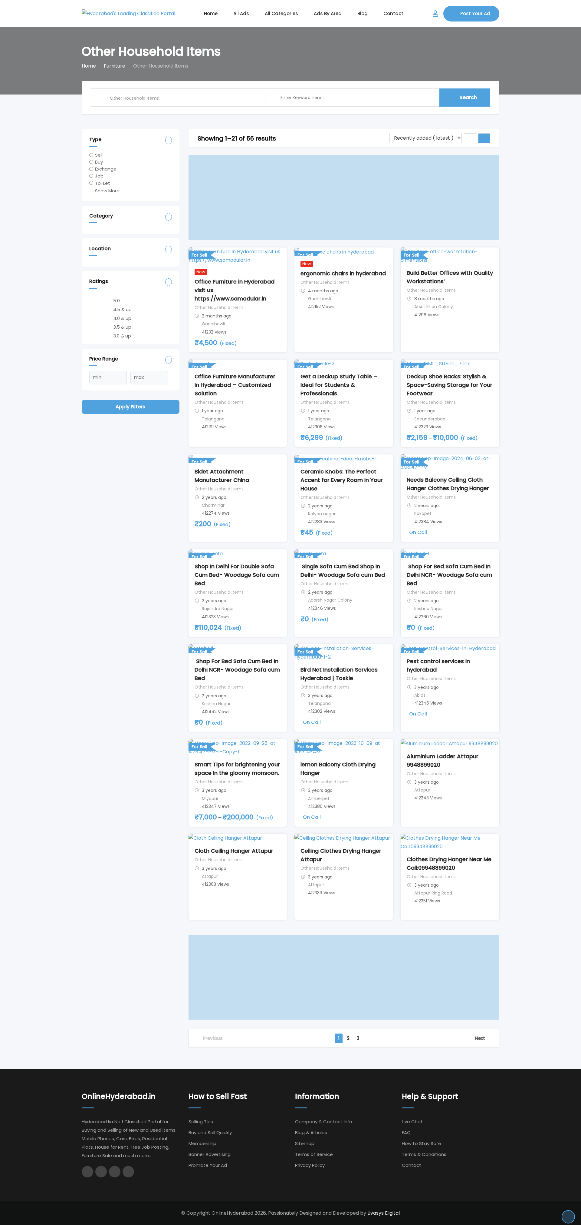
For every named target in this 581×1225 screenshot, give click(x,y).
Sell (99, 155)
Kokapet (423, 513)
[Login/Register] (435, 14)
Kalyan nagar (322, 514)
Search (468, 97)
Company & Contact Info (323, 1121)
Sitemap (304, 1143)
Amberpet (319, 798)
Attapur (422, 790)
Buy (99, 162)
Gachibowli (213, 324)
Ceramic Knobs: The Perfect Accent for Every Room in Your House (341, 480)
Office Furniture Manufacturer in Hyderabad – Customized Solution (235, 385)
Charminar (213, 505)
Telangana (213, 419)
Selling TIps (201, 1121)
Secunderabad (429, 419)
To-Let (102, 183)
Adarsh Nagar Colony (330, 600)
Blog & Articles (311, 1132)
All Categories (281, 13)
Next (480, 1038)
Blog (362, 13)
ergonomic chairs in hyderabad (343, 273)
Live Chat (412, 1121)
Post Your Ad (475, 13)
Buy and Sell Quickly (210, 1132)
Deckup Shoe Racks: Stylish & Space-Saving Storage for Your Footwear (449, 385)
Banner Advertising (210, 1154)
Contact (393, 13)
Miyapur (210, 798)
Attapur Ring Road (433, 893)
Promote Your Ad (208, 1165)
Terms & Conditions (424, 1154)
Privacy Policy (310, 1165)
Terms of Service (314, 1154)
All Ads (241, 13)
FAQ (406, 1132)
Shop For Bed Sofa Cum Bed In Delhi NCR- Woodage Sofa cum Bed (449, 575)
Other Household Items (219, 307)
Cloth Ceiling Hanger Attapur (234, 851)
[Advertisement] (344, 197)
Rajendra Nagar (218, 609)
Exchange (106, 169)
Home (211, 13)
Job (99, 176)
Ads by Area (328, 13)
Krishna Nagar (428, 609)
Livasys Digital (383, 1213)
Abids (419, 695)
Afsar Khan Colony (433, 307)
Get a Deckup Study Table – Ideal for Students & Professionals (339, 385)
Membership (202, 1143)
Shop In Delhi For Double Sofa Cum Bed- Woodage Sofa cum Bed (237, 575)
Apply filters (130, 406)
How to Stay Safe (421, 1143)
